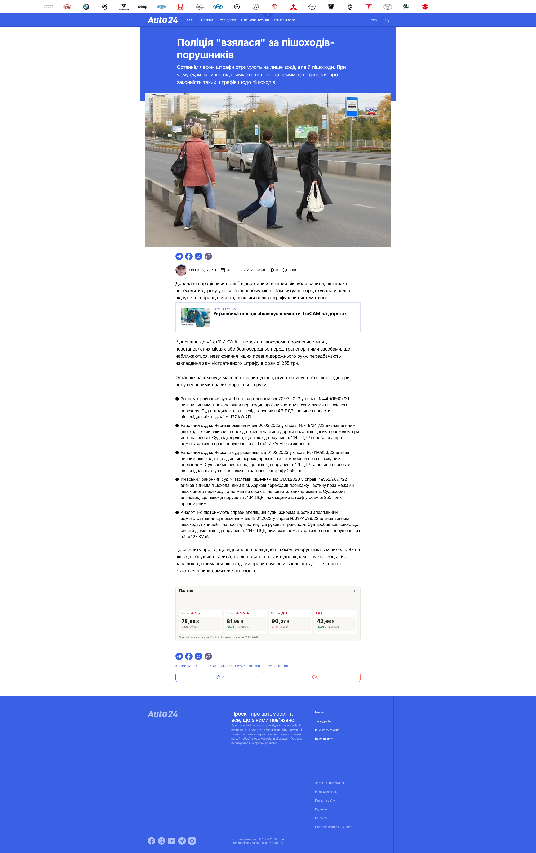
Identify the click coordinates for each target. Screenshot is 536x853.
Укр (374, 20)
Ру (387, 20)
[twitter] (198, 256)
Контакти (321, 818)
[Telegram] (182, 841)
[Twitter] (161, 841)
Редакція (321, 809)
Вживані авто (284, 20)
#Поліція (257, 666)
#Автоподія (279, 666)
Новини (207, 20)
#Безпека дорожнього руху (220, 666)
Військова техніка (255, 20)
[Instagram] (192, 841)
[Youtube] (171, 841)
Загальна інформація (329, 783)
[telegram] (179, 256)
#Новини (183, 666)
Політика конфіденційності (333, 827)
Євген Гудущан (202, 270)
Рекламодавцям (326, 792)
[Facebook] (151, 841)
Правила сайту (325, 800)
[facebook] (189, 256)
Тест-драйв (227, 20)
